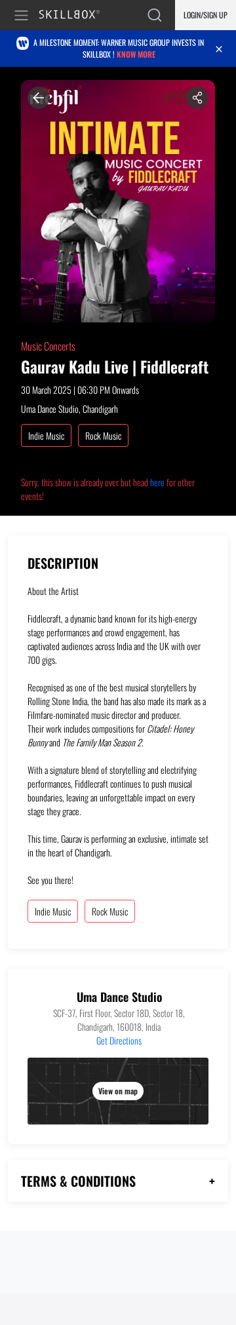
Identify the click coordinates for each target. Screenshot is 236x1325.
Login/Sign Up (205, 14)
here (157, 482)
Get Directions (119, 1040)
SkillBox (75, 15)
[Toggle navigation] (23, 15)
